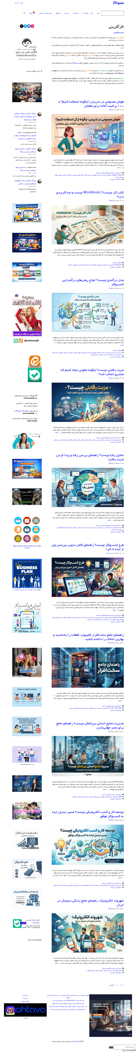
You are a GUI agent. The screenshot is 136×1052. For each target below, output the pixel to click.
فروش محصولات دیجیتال (70, 352)
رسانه (113, 706)
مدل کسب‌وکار (98, 619)
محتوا (97, 173)
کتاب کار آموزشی (83, 265)
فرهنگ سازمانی (93, 797)
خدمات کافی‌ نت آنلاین (45, 13)
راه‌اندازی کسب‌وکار (57, 617)
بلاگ (92, 13)
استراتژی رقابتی (117, 527)
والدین (117, 177)
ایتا (27, 411)
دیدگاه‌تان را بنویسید (116, 179)
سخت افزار (85, 708)
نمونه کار (86, 13)
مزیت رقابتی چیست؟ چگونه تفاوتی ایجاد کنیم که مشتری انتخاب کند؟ (92, 372)
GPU (112, 708)
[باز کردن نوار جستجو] (24, 13)
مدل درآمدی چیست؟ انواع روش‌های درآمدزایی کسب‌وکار (93, 282)
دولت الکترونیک (117, 970)
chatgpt (113, 175)
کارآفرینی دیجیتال (68, 885)
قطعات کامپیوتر (77, 708)
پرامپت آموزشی (96, 175)
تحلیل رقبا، (73, 527)
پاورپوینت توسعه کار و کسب (106, 885)
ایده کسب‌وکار (108, 617)
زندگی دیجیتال (108, 970)
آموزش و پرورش (106, 175)
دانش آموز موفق (110, 173)
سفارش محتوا (25, 1001)
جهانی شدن (101, 797)
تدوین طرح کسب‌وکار (69, 617)
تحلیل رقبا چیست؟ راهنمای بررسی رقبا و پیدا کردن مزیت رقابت (90, 457)
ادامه (119, 167)
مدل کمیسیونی (95, 355)
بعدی (110, 985)
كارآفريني (116, 32)
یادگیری (70, 265)
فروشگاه (58, 13)
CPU (109, 708)
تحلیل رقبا (93, 440)
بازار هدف (109, 527)
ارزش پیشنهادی (117, 440)
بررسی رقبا (102, 527)
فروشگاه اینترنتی (84, 885)
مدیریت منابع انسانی (82, 797)
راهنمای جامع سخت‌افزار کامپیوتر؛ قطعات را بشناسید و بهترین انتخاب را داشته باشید (88, 637)
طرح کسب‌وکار (97, 265)
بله (25, 406)
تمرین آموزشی (106, 265)
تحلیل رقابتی (81, 527)
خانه (98, 13)
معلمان (60, 175)
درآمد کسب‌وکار (101, 352)
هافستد (74, 797)
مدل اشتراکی (120, 355)
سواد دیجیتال (99, 970)
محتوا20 (75, 63)
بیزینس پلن (118, 352)
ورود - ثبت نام (19, 3)
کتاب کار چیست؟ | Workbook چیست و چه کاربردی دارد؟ (90, 194)
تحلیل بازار (88, 527)
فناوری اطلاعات (91, 970)
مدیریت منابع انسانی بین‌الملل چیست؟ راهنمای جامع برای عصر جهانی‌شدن (90, 725)
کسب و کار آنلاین (57, 885)
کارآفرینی (60, 352)
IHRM (120, 797)
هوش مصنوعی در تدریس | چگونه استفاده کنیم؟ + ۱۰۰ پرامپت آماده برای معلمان (91, 104)
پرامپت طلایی (88, 175)
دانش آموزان (80, 175)
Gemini (119, 175)
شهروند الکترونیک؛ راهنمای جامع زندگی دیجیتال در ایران (90, 902)
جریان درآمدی (110, 352)
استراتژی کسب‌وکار (107, 440)
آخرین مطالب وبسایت (33, 71)
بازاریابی (98, 440)
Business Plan (117, 617)
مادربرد (71, 708)
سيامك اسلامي (31, 113)
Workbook (118, 265)
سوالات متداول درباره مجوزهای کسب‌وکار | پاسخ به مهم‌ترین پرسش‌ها (25, 116)
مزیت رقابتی (57, 440)
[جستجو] (111, 1047)
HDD (116, 708)
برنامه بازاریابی (100, 617)
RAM (120, 708)
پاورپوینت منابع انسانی (111, 797)
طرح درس (73, 175)
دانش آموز (119, 173)
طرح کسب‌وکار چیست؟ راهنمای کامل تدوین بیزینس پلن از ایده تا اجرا (88, 547)
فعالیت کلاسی (66, 175)
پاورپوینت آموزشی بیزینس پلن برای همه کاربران (26, 590)
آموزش (112, 265)
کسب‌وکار (54, 352)
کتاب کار (90, 265)
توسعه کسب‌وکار (85, 440)
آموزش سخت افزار (102, 708)
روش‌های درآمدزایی (91, 352)
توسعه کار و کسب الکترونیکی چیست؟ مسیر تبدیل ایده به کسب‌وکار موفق (88, 814)
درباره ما (66, 13)
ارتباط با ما (76, 13)
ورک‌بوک (75, 265)
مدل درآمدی (103, 355)
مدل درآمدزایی (111, 355)
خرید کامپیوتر (92, 708)
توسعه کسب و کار (94, 885)
